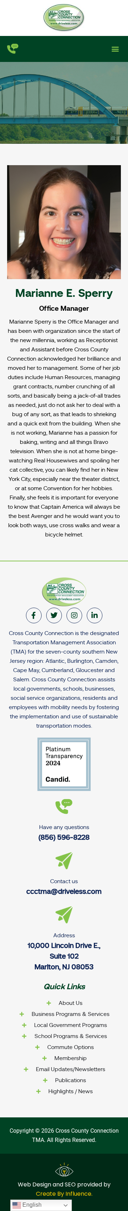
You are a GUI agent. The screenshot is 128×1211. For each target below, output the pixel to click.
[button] (115, 49)
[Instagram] (74, 615)
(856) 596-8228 (64, 837)
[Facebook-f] (34, 615)
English (31, 1205)
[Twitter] (54, 615)
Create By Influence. (64, 1194)
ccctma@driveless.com (64, 891)
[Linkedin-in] (94, 615)
